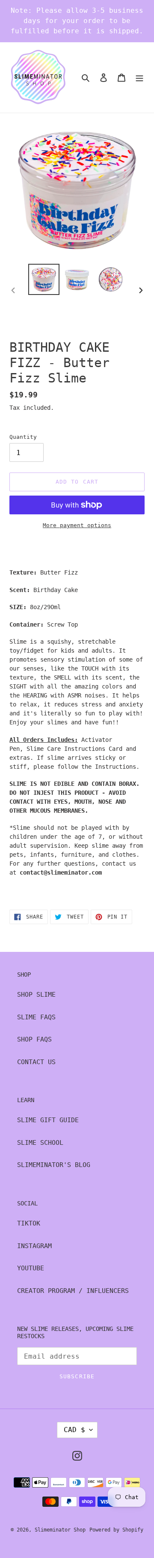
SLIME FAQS (36, 1017)
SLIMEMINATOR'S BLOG (53, 1165)
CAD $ (74, 1430)
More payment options (77, 525)
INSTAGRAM (34, 1246)
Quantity (23, 437)
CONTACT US (36, 1062)
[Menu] (139, 77)
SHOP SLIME (36, 994)
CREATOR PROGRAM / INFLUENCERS (73, 1291)
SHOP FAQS (34, 1039)
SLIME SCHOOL (40, 1143)
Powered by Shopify (116, 1530)
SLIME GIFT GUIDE (48, 1120)
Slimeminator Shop (60, 1530)
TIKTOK (28, 1223)
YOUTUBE (30, 1268)
